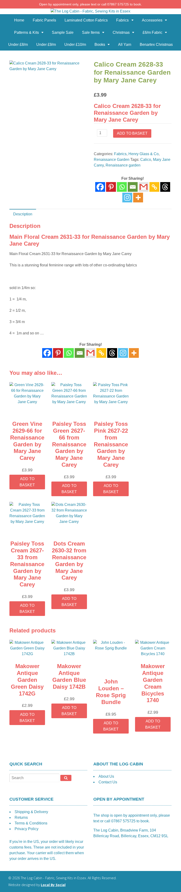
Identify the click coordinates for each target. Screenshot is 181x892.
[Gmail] (90, 353)
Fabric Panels (44, 20)
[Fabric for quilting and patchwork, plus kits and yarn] (90, 11)
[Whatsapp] (122, 187)
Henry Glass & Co (143, 154)
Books (100, 45)
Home (19, 20)
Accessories (152, 20)
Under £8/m (18, 45)
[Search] (65, 778)
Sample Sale (63, 32)
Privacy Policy (26, 829)
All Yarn (124, 45)
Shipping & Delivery (31, 812)
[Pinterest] (111, 187)
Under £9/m (46, 45)
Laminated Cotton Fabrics (86, 20)
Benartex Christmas (156, 45)
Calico (145, 160)
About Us (106, 776)
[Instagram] (127, 197)
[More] (138, 197)
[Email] (133, 187)
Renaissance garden (123, 165)
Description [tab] (22, 214)
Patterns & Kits (26, 32)
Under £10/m (75, 45)
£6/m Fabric (152, 32)
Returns (21, 817)
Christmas (121, 32)
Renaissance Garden (111, 160)
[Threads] (165, 187)
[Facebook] (100, 187)
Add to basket (132, 133)
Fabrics (122, 20)
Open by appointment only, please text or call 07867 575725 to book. (90, 4)
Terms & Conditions (31, 823)
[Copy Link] (154, 187)
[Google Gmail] (143, 187)
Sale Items (91, 32)
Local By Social (53, 885)
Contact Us (108, 782)
